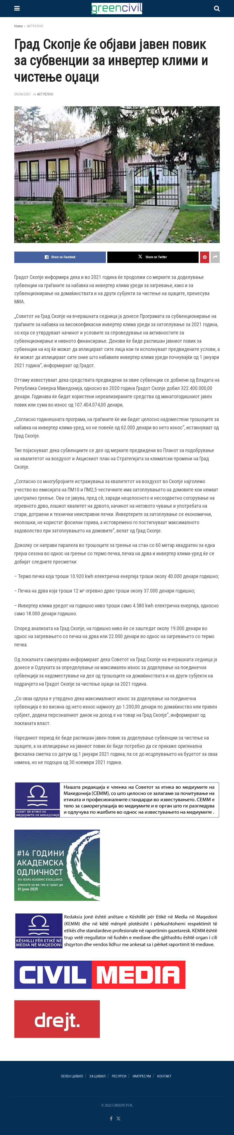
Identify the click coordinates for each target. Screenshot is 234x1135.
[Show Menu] (17, 8)
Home (18, 26)
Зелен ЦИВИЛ (72, 1076)
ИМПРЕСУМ (142, 1076)
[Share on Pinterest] (204, 257)
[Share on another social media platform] (215, 257)
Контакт (164, 1076)
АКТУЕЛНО (35, 26)
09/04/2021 (22, 94)
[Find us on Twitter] (118, 1119)
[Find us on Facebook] (111, 1119)
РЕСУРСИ (119, 1076)
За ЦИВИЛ (97, 1076)
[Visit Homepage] (117, 8)
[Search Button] (217, 8)
